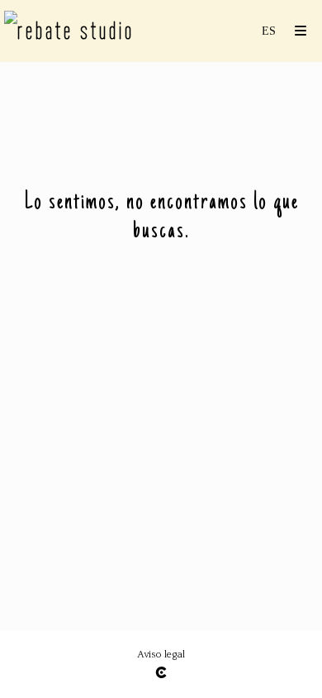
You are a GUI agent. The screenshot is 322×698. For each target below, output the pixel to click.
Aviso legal (161, 654)
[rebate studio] (69, 31)
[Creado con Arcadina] (161, 672)
